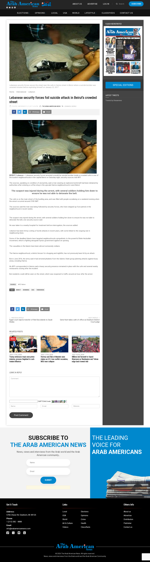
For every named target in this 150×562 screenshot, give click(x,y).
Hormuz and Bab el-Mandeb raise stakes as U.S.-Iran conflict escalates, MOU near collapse (54, 359)
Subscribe (136, 4)
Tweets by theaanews (113, 100)
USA (65, 13)
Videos (65, 527)
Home (11, 92)
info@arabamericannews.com (18, 528)
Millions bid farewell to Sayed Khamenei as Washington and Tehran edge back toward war (85, 359)
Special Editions (123, 85)
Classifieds (108, 13)
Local (54, 13)
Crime (83, 519)
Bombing (26, 290)
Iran (43, 338)
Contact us (126, 13)
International (21, 92)
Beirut (18, 290)
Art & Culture (67, 523)
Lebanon (31, 92)
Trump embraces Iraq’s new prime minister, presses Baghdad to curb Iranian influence (21, 359)
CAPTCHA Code (44, 401)
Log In (106, 4)
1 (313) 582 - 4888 (14, 522)
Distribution (128, 519)
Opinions (40, 13)
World (76, 13)
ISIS (33, 290)
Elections (22, 13)
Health (83, 523)
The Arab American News (51, 106)
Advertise (92, 4)
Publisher (127, 523)
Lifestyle (90, 13)
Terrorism (40, 290)
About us (77, 4)
